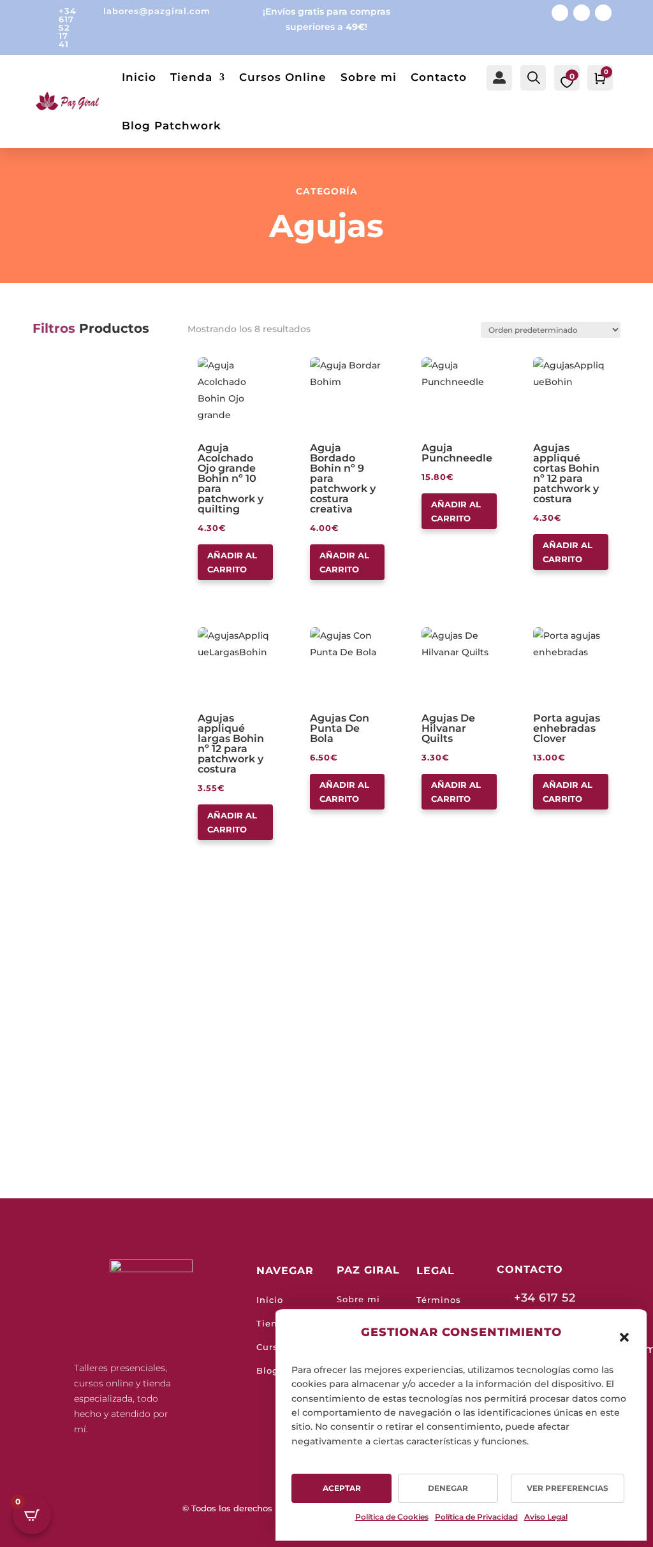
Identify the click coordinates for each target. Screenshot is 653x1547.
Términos (438, 1300)
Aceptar (342, 1488)
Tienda (191, 77)
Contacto (439, 77)
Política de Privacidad (476, 1517)
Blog (267, 1370)
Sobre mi (369, 77)
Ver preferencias (567, 1488)
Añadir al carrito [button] (232, 562)
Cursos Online (282, 77)
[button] (624, 1337)
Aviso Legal (546, 1517)
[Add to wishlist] (202, 361)
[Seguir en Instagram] (581, 12)
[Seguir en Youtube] (603, 12)
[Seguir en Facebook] (560, 12)
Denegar (448, 1488)
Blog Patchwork (171, 125)
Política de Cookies (392, 1517)
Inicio (139, 77)
